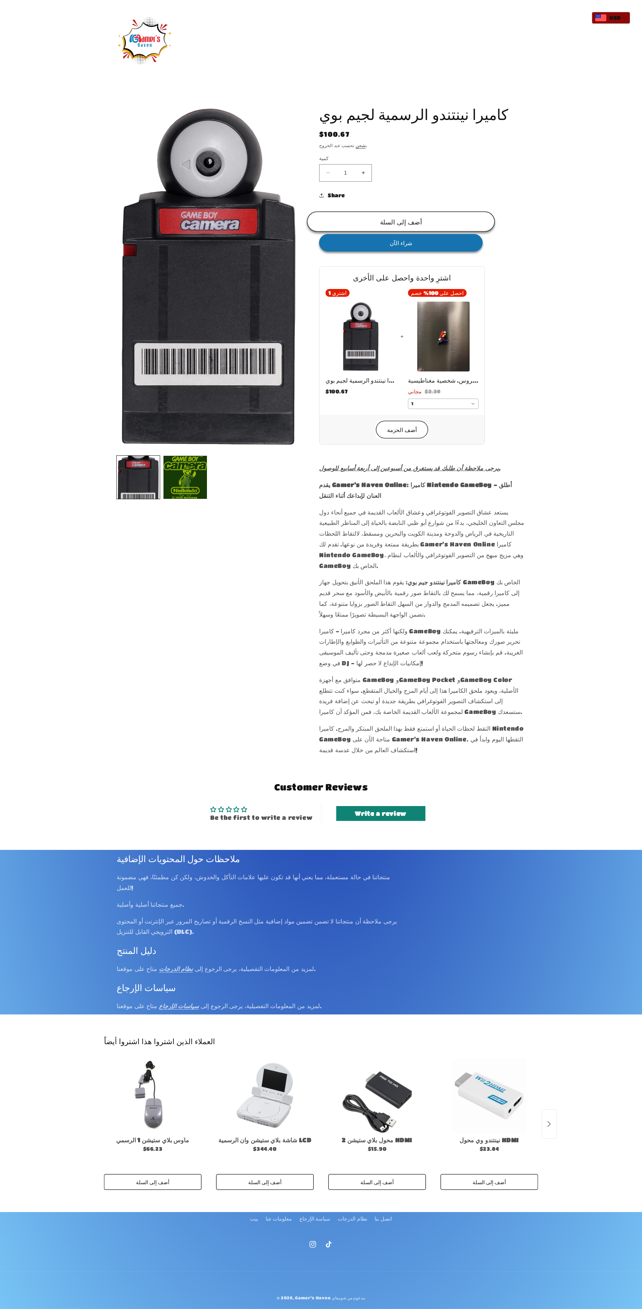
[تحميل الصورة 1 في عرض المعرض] (138, 477)
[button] (280, 33)
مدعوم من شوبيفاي (348, 1297)
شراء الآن (401, 243)
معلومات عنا (279, 1218)
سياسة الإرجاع (315, 1218)
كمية (323, 158)
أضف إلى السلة (152, 1182)
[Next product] (549, 1124)
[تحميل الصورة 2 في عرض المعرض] (185, 477)
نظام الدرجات (352, 1218)
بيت (254, 1218)
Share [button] (336, 195)
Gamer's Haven (312, 1297)
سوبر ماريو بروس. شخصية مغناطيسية (443, 380)
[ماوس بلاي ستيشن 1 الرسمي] (152, 1096)
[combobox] (443, 404)
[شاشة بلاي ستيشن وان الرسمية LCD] (265, 1096)
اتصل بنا (383, 1218)
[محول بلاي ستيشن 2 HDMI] (377, 1096)
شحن (361, 145)
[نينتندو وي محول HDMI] (489, 1096)
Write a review (380, 813)
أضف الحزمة (402, 429)
